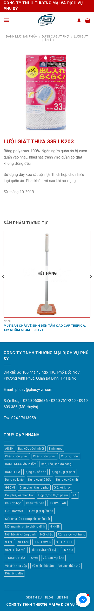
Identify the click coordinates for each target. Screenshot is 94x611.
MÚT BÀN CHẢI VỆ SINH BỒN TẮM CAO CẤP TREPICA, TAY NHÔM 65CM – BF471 (45, 328)
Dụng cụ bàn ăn (35, 472)
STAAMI (23, 542)
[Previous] (3, 286)
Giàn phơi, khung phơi (34, 487)
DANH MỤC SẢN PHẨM (21, 36)
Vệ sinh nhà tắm (43, 565)
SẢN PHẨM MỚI (15, 550)
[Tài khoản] (79, 20)
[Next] (90, 286)
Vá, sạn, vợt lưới (53, 558)
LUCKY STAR (57, 503)
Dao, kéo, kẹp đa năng (56, 464)
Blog (49, 597)
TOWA (33, 558)
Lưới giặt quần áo (41, 511)
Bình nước (55, 448)
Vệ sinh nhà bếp (16, 565)
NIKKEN (55, 526)
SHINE (9, 542)
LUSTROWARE (15, 511)
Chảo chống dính (16, 456)
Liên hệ (62, 597)
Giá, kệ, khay (62, 487)
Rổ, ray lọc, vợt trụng (71, 534)
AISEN (9, 448)
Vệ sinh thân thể (69, 565)
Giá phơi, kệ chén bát (19, 495)
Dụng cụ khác (14, 479)
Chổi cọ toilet (70, 456)
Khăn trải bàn (35, 503)
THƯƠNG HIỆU (15, 558)
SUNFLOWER (42, 542)
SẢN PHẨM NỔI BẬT (44, 550)
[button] (83, 600)
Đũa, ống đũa (14, 573)
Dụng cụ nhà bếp (40, 479)
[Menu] (6, 20)
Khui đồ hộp (13, 503)
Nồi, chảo (46, 534)
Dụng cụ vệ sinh (67, 479)
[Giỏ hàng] (87, 20)
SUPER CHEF (64, 542)
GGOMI (10, 487)
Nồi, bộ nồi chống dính (20, 534)
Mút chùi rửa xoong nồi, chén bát (27, 519)
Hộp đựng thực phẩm (53, 495)
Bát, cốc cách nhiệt (31, 448)
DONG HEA (12, 472)
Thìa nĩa (67, 550)
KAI (75, 495)
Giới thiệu (34, 597)
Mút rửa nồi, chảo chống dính (25, 526)
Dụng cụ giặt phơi (55, 36)
